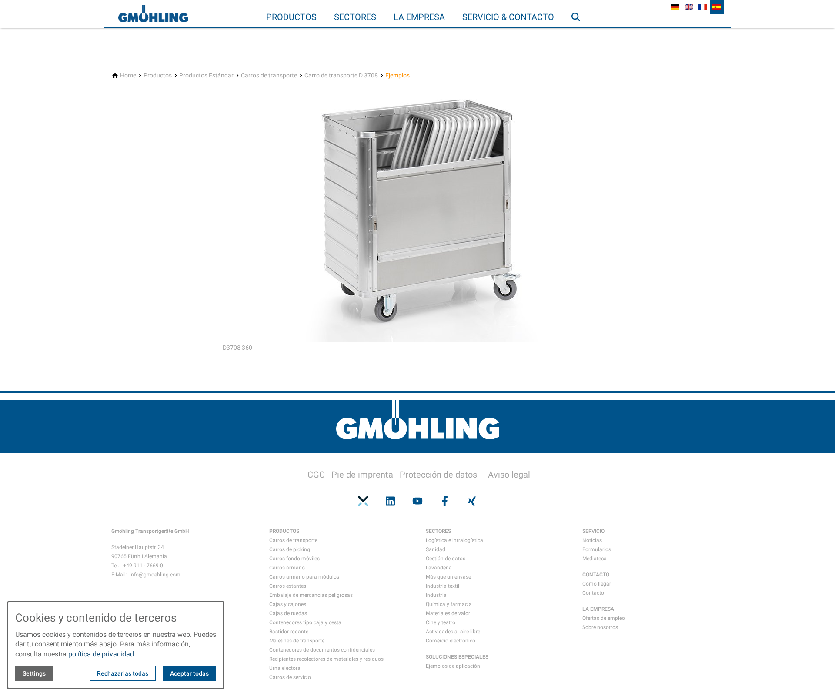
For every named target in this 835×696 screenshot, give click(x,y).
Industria (436, 595)
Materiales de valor (448, 613)
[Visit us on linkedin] (390, 501)
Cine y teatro (440, 622)
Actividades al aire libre (453, 632)
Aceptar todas (189, 673)
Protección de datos (438, 474)
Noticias (592, 540)
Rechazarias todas (122, 673)
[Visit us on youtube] (417, 501)
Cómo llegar (596, 584)
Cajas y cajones (287, 604)
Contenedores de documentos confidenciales (322, 650)
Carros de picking (289, 549)
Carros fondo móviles (294, 558)
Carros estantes (287, 586)
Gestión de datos (445, 558)
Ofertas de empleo (603, 618)
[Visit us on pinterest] (363, 501)
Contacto (593, 593)
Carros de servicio (290, 677)
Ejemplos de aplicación (453, 666)
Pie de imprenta (362, 474)
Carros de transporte (293, 540)
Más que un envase (448, 577)
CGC (316, 474)
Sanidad (435, 549)
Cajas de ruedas (288, 613)
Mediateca (594, 558)
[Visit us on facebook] (444, 501)
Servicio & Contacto (508, 17)
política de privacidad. (102, 654)
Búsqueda (579, 34)
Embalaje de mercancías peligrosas (311, 595)
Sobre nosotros (600, 627)
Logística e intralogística (454, 540)
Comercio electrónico (450, 641)
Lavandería (439, 568)
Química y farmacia (449, 604)
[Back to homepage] (153, 14)
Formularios (596, 549)
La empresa (419, 17)
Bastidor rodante (288, 632)
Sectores (355, 17)
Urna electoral (285, 668)
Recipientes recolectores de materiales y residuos (326, 659)
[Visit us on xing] (472, 501)
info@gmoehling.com (155, 575)
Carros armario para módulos (304, 577)
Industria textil (442, 586)
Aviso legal (509, 474)
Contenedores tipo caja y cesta (305, 622)
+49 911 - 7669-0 (143, 565)
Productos (291, 17)
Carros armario (287, 568)
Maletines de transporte (296, 641)
